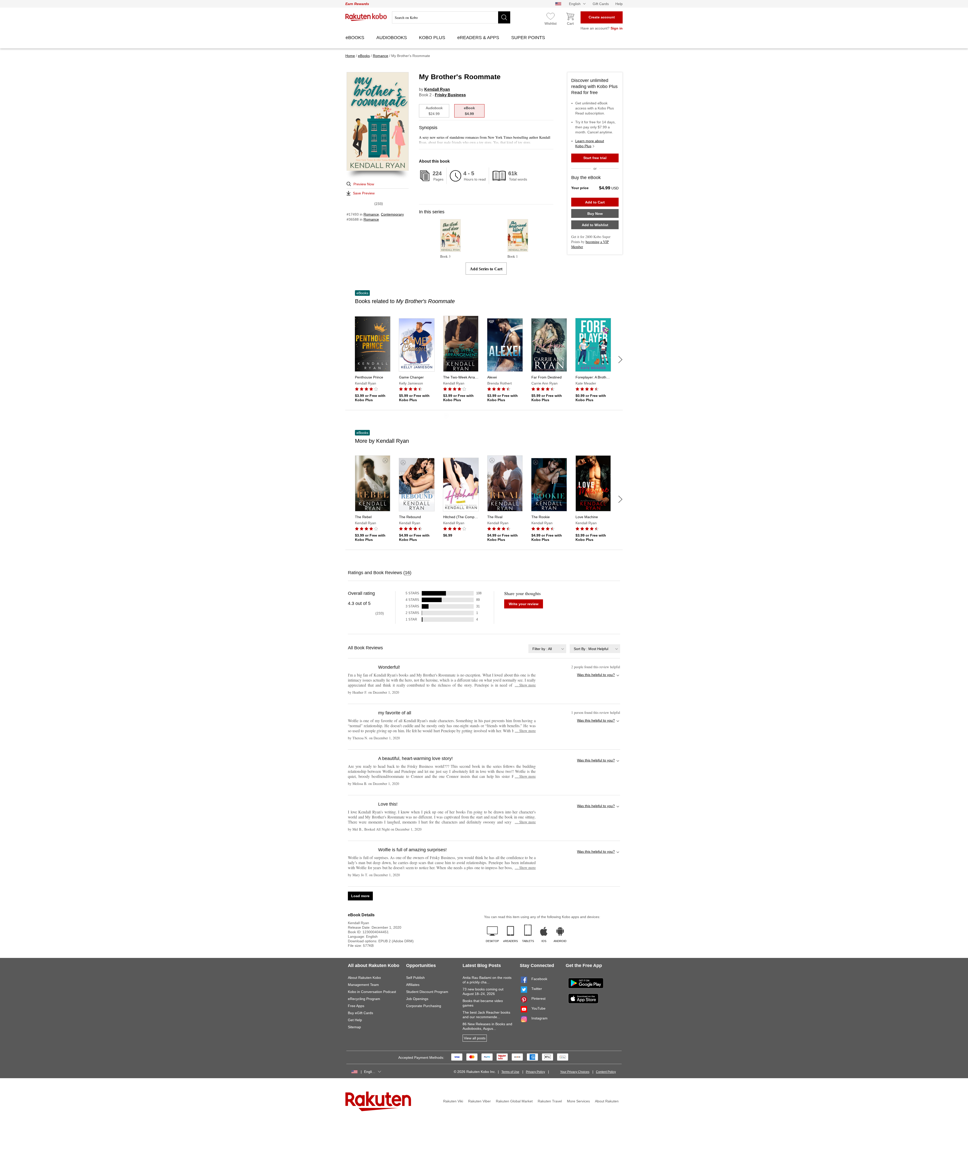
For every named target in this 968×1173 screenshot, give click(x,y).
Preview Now (363, 184)
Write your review (523, 604)
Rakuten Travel (550, 1101)
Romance (371, 214)
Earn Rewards (357, 4)
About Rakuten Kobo (364, 978)
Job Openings (417, 999)
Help (619, 4)
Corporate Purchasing (423, 1006)
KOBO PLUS (432, 37)
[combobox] (547, 648)
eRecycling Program (364, 999)
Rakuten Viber (479, 1101)
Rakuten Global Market (514, 1101)
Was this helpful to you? (596, 675)
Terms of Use (510, 1072)
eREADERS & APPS (478, 37)
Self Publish (415, 978)
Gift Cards (601, 4)
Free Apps (356, 1006)
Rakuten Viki (453, 1101)
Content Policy (606, 1072)
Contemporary (392, 214)
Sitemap (354, 1027)
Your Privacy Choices (574, 1072)
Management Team (363, 985)
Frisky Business (450, 95)
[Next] (620, 359)
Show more (525, 685)
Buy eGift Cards (360, 1013)
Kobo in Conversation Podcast (372, 992)
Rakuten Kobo (366, 17)
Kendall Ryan (437, 89)
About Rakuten (607, 1101)
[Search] (504, 17)
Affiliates (412, 985)
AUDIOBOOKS (392, 37)
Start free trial (595, 158)
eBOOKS (356, 37)
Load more (360, 896)
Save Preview (364, 193)
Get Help (355, 1020)
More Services (578, 1101)
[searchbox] (451, 17)
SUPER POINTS (528, 37)
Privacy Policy (535, 1072)
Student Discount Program (427, 992)
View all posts (475, 1038)
